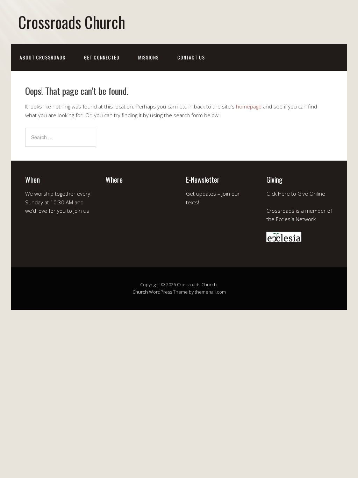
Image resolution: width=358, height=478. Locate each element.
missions (148, 57)
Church (140, 292)
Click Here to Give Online (295, 193)
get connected (102, 57)
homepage (249, 106)
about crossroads (42, 57)
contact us (191, 57)
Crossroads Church (71, 22)
